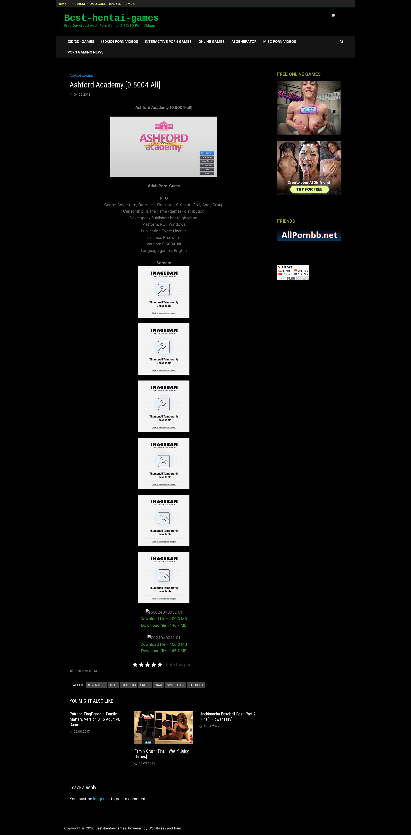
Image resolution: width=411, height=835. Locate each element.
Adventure (96, 685)
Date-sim (129, 685)
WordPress (157, 828)
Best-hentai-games (111, 18)
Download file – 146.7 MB (164, 625)
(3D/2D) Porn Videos (119, 41)
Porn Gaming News (85, 52)
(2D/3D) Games (81, 41)
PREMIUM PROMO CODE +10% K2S (96, 4)
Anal (113, 685)
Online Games (211, 41)
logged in (101, 799)
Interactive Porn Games (168, 41)
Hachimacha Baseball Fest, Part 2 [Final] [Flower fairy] (228, 716)
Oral (159, 685)
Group (145, 685)
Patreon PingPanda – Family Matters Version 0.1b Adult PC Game (95, 719)
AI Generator (243, 41)
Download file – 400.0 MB (163, 618)
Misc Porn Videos (279, 41)
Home (62, 4)
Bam (177, 828)
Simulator (175, 685)
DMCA (130, 4)
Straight (196, 685)
